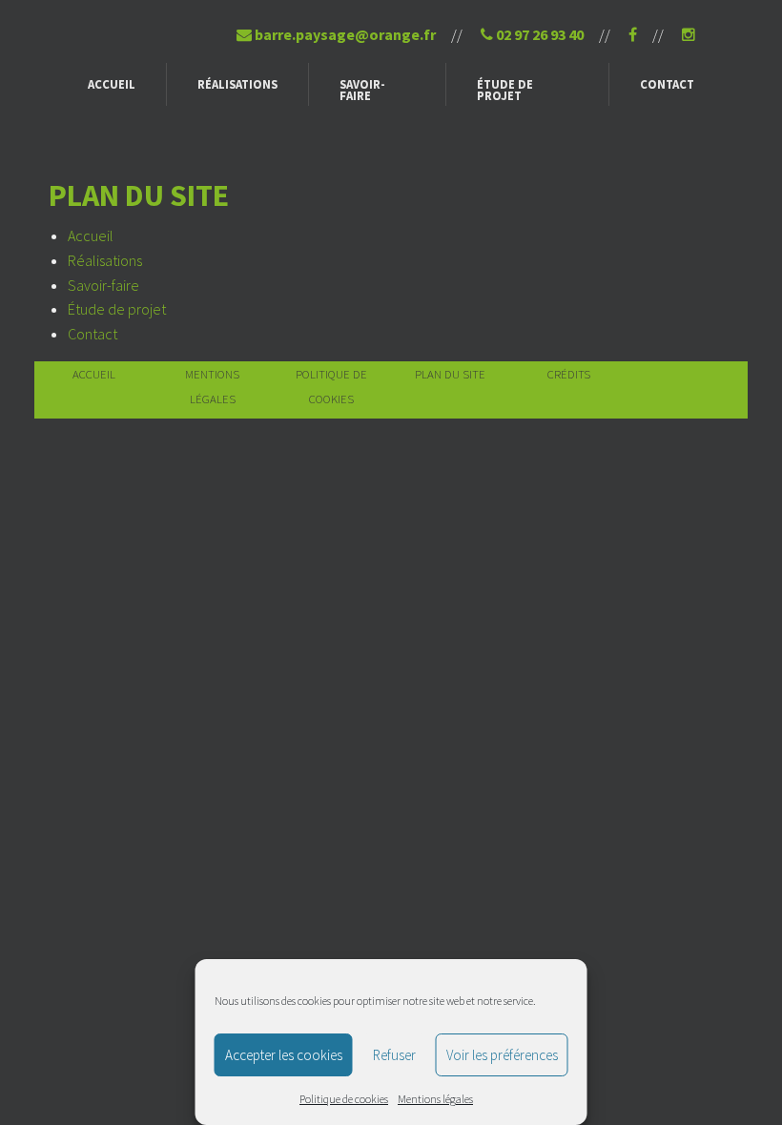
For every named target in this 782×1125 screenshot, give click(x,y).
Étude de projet (505, 90)
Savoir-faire (362, 90)
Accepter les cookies (283, 1055)
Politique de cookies (343, 1099)
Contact (667, 84)
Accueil (111, 84)
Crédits (568, 373)
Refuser (394, 1055)
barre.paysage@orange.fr (344, 34)
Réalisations (237, 84)
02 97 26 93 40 (538, 34)
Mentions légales (435, 1099)
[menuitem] (112, 84)
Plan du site (450, 373)
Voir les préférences (502, 1055)
